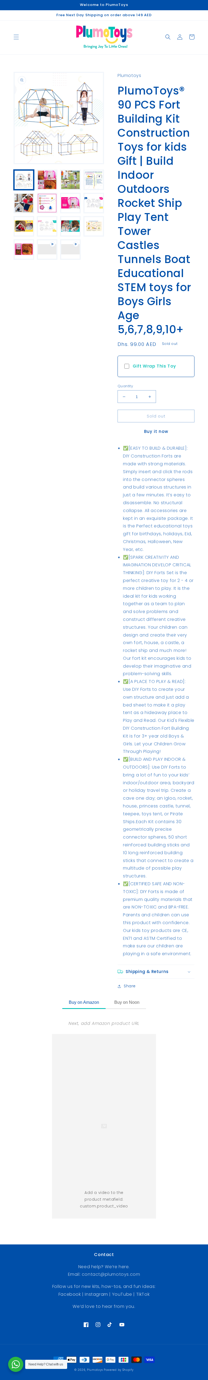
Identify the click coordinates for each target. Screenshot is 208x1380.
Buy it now (156, 431)
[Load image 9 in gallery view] (24, 226)
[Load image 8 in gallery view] (93, 203)
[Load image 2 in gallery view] (47, 180)
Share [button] (130, 986)
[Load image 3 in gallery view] (70, 180)
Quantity (125, 386)
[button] (16, 37)
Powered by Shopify (119, 1370)
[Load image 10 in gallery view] (47, 226)
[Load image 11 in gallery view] (70, 226)
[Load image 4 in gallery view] (93, 180)
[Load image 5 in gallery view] (24, 203)
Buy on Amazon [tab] (84, 1002)
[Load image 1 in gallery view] (24, 180)
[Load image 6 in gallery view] (47, 203)
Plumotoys (95, 1370)
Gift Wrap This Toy (154, 366)
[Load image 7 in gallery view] (70, 203)
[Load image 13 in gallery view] (24, 249)
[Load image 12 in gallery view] (93, 226)
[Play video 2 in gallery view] (70, 249)
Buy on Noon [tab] (126, 1002)
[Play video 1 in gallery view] (47, 249)
